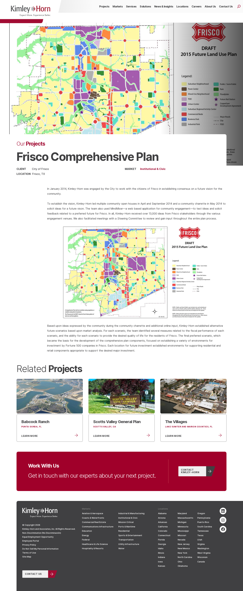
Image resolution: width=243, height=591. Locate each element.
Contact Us (33, 573)
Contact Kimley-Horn (190, 471)
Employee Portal (30, 540)
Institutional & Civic (153, 169)
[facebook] (223, 529)
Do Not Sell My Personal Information (40, 548)
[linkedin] (223, 511)
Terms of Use (29, 552)
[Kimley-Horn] (30, 11)
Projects (31, 143)
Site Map (26, 556)
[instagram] (223, 520)
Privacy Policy (29, 544)
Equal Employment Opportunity (38, 536)
